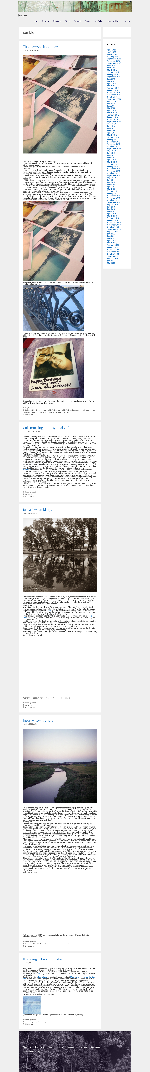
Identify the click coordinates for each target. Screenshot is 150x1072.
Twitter (60, 1047)
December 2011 (113, 169)
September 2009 (114, 229)
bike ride (36, 944)
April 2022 (111, 52)
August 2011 (112, 178)
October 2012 (113, 146)
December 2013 (113, 119)
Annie (48, 611)
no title (50, 944)
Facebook (71, 1047)
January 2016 (112, 74)
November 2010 (113, 198)
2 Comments (29, 946)
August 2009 (112, 231)
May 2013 (111, 131)
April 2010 (111, 214)
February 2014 (113, 115)
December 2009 (114, 223)
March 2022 (112, 54)
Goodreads (95, 1047)
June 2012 (111, 155)
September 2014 (114, 99)
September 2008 (114, 256)
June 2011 (111, 182)
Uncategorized (30, 492)
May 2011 (111, 184)
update (41, 412)
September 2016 (114, 63)
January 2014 (112, 117)
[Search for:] (117, 32)
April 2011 (111, 187)
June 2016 (111, 65)
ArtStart (39, 973)
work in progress (51, 412)
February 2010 (113, 218)
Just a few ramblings (37, 510)
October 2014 (113, 97)
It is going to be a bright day (42, 959)
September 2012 (114, 148)
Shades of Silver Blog (32, 1052)
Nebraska (43, 944)
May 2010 (111, 211)
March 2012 (112, 162)
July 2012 (111, 153)
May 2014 (111, 108)
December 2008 (114, 249)
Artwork (45, 21)
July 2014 (111, 104)
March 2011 (112, 189)
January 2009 (112, 247)
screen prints (66, 944)
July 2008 (111, 261)
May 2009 (111, 238)
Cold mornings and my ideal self (46, 428)
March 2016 (112, 70)
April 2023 (111, 50)
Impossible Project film (66, 410)
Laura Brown (43, 977)
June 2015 (111, 79)
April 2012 (111, 160)
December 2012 (113, 142)
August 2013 (112, 124)
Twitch (88, 21)
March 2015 (112, 86)
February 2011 (112, 191)
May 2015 (111, 81)
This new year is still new (40, 47)
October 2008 (113, 254)
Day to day (29, 408)
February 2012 (113, 164)
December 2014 (113, 92)
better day (29, 944)
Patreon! (77, 21)
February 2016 (113, 72)
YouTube (98, 21)
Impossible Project (50, 410)
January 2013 (112, 140)
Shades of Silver (113, 21)
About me (57, 21)
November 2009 (114, 225)
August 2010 (112, 205)
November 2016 (113, 61)
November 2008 (114, 252)
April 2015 (111, 83)
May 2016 (111, 68)
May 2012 (111, 157)
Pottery (127, 21)
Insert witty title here (38, 720)
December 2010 (113, 196)
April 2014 (111, 110)
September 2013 (114, 122)
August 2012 (112, 151)
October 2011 (112, 173)
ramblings (34, 412)
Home (35, 21)
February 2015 (113, 88)
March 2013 (112, 135)
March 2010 (112, 216)
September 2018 (114, 59)
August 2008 (112, 258)
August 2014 (112, 101)
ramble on (26, 412)
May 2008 (111, 263)
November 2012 (113, 144)
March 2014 (112, 113)
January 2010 (112, 220)
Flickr (50, 1047)
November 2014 (113, 95)
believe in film (30, 410)
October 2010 (113, 200)
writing (67, 412)
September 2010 (114, 202)
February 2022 (113, 56)
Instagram (39, 1047)
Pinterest (83, 1047)
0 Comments (29, 496)
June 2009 (111, 236)
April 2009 (111, 240)
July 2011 (110, 180)
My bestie (27, 470)
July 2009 (111, 234)
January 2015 (112, 90)
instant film (79, 410)
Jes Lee (23, 15)
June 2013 (111, 128)
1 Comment (29, 414)
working (60, 412)
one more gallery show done (35, 1022)
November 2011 (113, 171)
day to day (39, 410)
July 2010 (111, 207)
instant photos (89, 410)
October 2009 (113, 227)
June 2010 (111, 209)
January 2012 (112, 166)
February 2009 (113, 245)
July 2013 (111, 126)
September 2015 (114, 77)
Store (67, 21)
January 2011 (112, 193)
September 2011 (114, 175)
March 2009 (112, 243)
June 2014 (111, 106)
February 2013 (113, 137)
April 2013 (111, 133)
